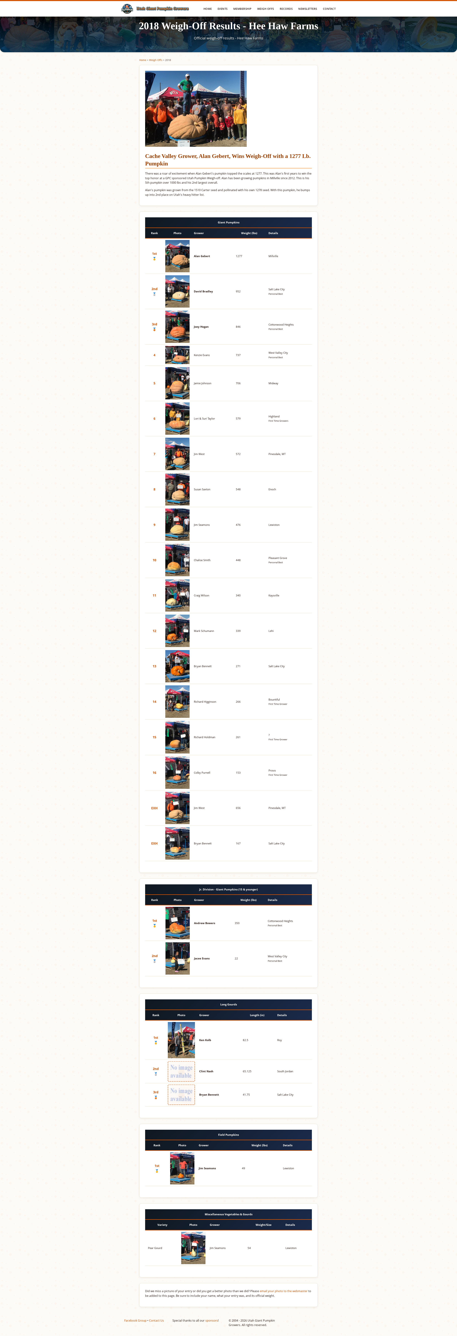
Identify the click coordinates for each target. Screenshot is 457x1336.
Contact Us (156, 1320)
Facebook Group (135, 1320)
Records (286, 9)
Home (208, 9)
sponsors (211, 1320)
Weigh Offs (265, 9)
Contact (329, 9)
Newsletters (307, 9)
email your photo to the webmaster (284, 1291)
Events (223, 9)
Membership (242, 9)
